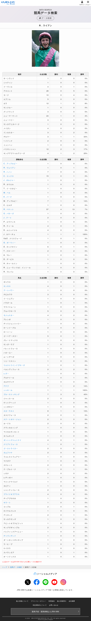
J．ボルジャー (9, 180)
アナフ (6, 386)
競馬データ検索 (16, 567)
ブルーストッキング (12, 394)
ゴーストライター (11, 448)
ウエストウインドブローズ (14, 365)
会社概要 (72, 601)
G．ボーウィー (10, 242)
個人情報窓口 (61, 601)
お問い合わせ (53, 605)
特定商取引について (40, 605)
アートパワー (9, 290)
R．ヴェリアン (10, 167)
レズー (6, 373)
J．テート (8, 217)
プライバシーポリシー (38, 601)
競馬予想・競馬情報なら (45, 611)
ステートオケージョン (12, 419)
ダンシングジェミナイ (12, 440)
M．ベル (7, 192)
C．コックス (9, 176)
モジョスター (9, 315)
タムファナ (8, 452)
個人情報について (22, 601)
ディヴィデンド (10, 536)
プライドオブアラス (12, 494)
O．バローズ (9, 213)
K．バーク (8, 197)
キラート (7, 502)
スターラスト (9, 411)
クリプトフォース (11, 444)
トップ (4, 567)
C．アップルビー (10, 163)
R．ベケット (9, 209)
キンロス (7, 286)
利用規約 (52, 601)
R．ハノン (8, 172)
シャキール (8, 390)
